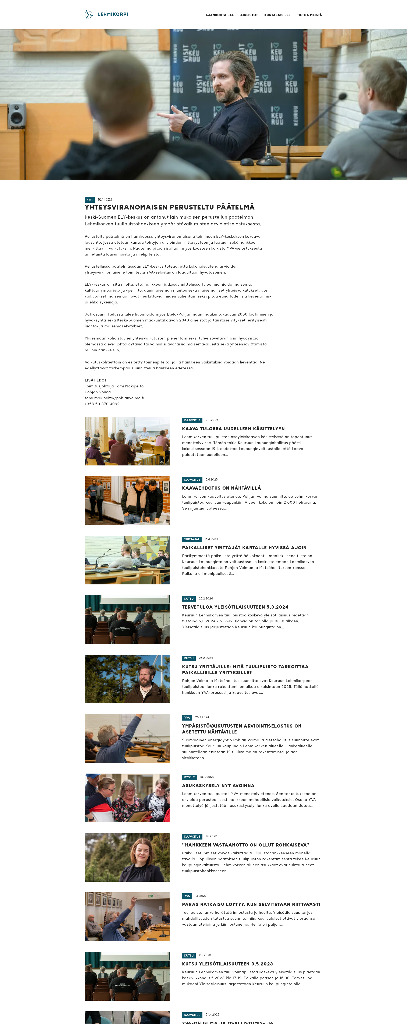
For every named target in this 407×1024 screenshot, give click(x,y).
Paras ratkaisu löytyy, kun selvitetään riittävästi (251, 904)
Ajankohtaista (219, 15)
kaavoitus (192, 420)
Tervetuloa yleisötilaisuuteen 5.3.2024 (235, 607)
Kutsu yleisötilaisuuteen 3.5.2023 (227, 964)
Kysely (189, 777)
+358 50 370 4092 (102, 404)
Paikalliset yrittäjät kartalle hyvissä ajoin (244, 547)
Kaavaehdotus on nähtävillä (221, 488)
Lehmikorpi (113, 14)
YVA (90, 200)
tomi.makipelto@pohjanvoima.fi (114, 398)
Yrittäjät (191, 539)
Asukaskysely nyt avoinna (218, 785)
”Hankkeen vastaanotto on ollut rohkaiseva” (245, 845)
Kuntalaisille (277, 15)
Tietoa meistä (309, 15)
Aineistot (249, 15)
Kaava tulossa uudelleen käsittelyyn (233, 429)
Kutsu (189, 599)
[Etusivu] (89, 14)
